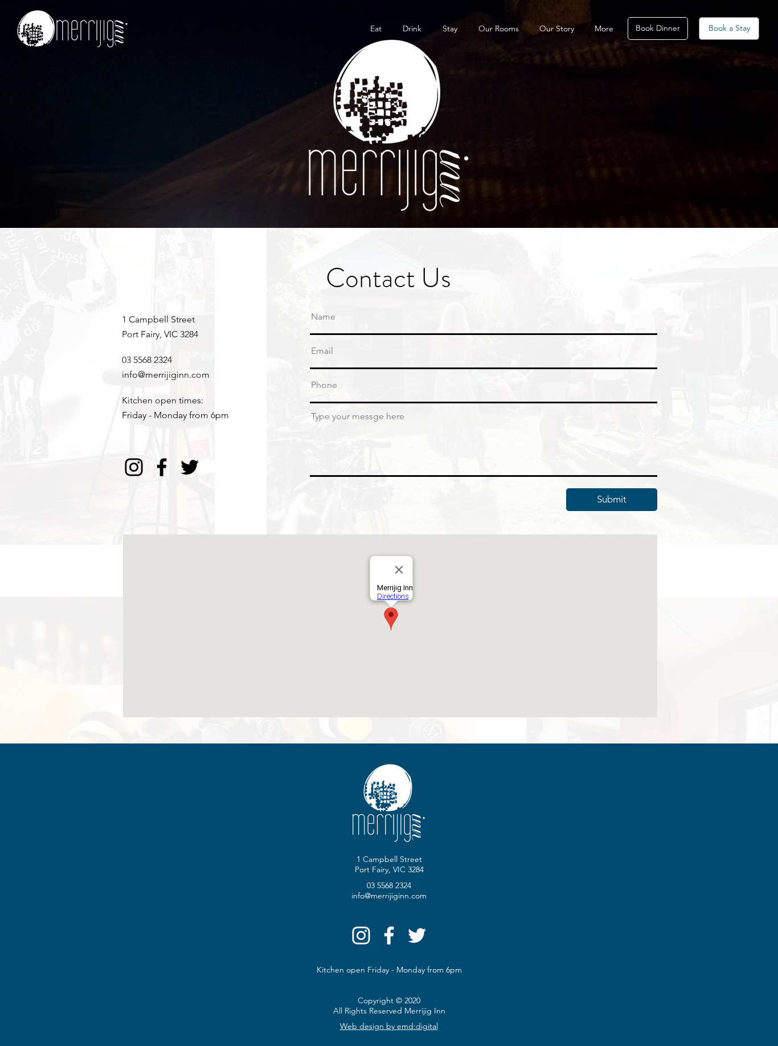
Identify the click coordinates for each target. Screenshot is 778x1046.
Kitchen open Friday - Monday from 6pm (389, 970)
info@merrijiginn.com (166, 374)
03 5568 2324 (147, 359)
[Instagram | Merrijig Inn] (134, 467)
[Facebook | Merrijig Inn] (162, 467)
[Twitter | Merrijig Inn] (190, 467)
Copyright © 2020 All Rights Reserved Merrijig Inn (389, 1005)
